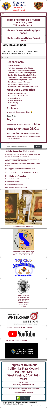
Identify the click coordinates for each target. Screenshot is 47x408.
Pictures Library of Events (12, 181)
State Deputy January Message (19, 82)
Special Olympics (14, 100)
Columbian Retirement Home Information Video (18, 179)
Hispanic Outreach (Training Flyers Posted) (23, 31)
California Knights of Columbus (15, 124)
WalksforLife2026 (14, 66)
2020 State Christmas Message (19, 84)
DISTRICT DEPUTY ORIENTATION (23, 20)
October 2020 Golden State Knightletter (22, 75)
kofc (37, 129)
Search (38, 146)
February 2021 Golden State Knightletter (22, 73)
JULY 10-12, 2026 (23, 22)
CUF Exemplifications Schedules (14, 184)
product (28, 136)
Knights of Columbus (15, 93)
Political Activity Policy (19, 136)
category (27, 125)
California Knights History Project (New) (23, 39)
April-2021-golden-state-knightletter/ (21, 68)
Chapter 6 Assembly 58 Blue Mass (20, 80)
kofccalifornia (15, 133)
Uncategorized (13, 98)
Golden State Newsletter (16, 96)
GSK (33, 128)
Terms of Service (36, 406)
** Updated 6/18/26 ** (23, 25)
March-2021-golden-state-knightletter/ (21, 70)
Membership (12, 103)
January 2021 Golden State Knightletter (22, 77)
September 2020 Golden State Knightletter (23, 86)
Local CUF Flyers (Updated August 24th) (16, 187)
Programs (11, 105)
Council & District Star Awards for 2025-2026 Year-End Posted (22, 173)
